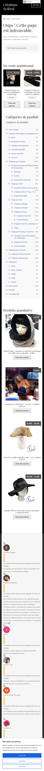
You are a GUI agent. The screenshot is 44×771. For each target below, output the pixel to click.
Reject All (22, 766)
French (28, 1)
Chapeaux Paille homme (19, 258)
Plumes (13, 282)
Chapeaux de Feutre (21, 208)
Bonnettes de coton (18, 141)
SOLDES (12, 290)
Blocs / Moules (16, 270)
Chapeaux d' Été (17, 184)
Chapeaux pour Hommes (17, 250)
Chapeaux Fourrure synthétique (25, 224)
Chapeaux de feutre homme (20, 254)
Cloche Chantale (22, 220)
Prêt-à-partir (13, 286)
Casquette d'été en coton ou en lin (25, 188)
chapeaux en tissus (20, 212)
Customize (22, 761)
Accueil (8, 19)
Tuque (16, 228)
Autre (13, 137)
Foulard (16, 176)
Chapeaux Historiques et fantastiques (22, 133)
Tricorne (14, 157)
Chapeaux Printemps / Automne (22, 232)
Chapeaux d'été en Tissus (22, 192)
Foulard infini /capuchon (22, 180)
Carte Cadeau (13, 129)
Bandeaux (17, 172)
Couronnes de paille (18, 149)
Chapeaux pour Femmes (17, 161)
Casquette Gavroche (23, 216)
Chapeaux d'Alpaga (20, 204)
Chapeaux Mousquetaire (19, 145)
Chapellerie (13, 262)
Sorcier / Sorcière (17, 153)
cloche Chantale (19, 246)
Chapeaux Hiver (17, 200)
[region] (22, 754)
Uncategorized (14, 294)
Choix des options (12, 104)
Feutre (13, 274)
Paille (13, 278)
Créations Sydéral (10, 6)
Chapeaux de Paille (20, 196)
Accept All (22, 755)
